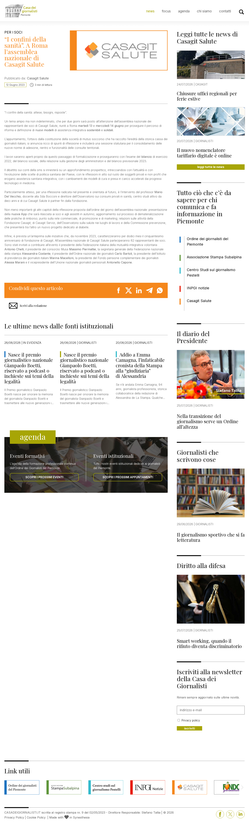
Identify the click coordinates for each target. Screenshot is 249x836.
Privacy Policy (14, 817)
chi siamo (204, 11)
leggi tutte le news (210, 167)
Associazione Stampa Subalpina (214, 257)
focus (166, 11)
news (150, 11)
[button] (242, 787)
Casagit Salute (199, 301)
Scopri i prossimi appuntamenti (128, 477)
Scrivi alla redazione (33, 306)
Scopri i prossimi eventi (44, 477)
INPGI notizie (198, 288)
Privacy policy (190, 720)
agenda (184, 11)
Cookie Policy (36, 817)
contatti (225, 11)
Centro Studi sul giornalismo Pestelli (211, 272)
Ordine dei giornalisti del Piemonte (207, 241)
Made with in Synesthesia (69, 817)
